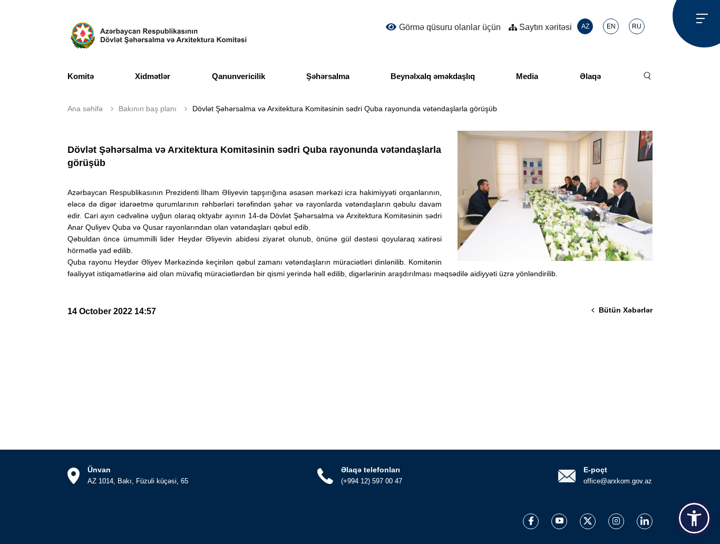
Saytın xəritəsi (544, 27)
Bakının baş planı (148, 108)
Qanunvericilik (238, 76)
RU (636, 26)
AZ (585, 26)
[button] (694, 518)
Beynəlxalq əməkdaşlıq (433, 76)
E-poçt (595, 469)
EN (611, 26)
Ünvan (99, 469)
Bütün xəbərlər (626, 310)
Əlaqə (590, 76)
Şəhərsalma (327, 76)
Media (527, 76)
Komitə (80, 76)
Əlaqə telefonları (370, 469)
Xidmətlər (152, 76)
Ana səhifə (85, 108)
